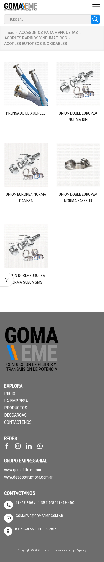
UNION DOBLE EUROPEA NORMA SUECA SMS (26, 278)
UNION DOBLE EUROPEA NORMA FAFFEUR (78, 197)
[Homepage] (20, 6)
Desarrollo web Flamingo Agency (64, 550)
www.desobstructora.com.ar (28, 477)
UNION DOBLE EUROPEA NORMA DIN (78, 116)
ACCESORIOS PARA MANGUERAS (48, 32)
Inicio (9, 32)
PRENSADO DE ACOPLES (26, 113)
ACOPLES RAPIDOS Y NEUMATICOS (35, 38)
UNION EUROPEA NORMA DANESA (26, 197)
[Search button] (95, 19)
